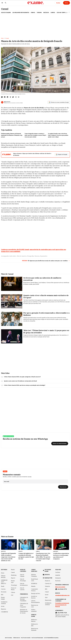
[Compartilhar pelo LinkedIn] (7, 97)
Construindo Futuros (34, 589)
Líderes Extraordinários (35, 601)
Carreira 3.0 (48, 583)
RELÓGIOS (46, 12)
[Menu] (2, 3)
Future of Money (13, 588)
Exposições (43, 256)
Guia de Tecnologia (23, 579)
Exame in (47, 580)
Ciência (13, 592)
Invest (2, 606)
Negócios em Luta (34, 606)
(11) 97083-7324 (62, 612)
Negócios (3, 609)
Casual (4, 8)
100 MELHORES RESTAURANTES (20, 12)
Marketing (13, 575)
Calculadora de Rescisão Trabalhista (24, 599)
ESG (2, 594)
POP (12, 595)
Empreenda (48, 600)
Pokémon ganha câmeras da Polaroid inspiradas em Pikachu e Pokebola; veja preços (11, 135)
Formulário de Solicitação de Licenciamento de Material (62, 604)
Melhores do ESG (34, 624)
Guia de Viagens (6, 12)
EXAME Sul (34, 583)
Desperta (47, 586)
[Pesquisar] (5, 3)
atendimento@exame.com (62, 595)
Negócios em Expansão (34, 629)
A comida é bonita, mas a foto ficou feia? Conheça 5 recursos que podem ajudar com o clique (58, 135)
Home (2, 38)
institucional (8, 637)
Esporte (13, 578)
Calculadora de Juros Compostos (24, 605)
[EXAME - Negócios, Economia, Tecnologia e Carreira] (35, 3)
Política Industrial (33, 610)
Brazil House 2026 (34, 579)
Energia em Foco (35, 593)
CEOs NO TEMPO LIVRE (63, 12)
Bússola (33, 586)
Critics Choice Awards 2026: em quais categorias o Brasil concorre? (22, 376)
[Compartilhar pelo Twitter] (13, 97)
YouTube (57, 572)
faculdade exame (48, 570)
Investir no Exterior (34, 597)
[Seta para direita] (67, 12)
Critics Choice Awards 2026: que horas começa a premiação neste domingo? (24, 385)
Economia (3, 592)
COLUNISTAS (4, 612)
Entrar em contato (60, 587)
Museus (36, 256)
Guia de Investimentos (24, 584)
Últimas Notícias (3, 576)
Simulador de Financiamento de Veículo (24, 611)
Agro (46, 597)
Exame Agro (13, 581)
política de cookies (25, 637)
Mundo (13, 569)
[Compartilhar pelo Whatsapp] (2, 97)
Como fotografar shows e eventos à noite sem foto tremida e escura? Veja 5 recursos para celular (35, 135)
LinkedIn (57, 575)
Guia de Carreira (22, 588)
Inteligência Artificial (4, 602)
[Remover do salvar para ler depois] (18, 97)
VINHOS (33, 12)
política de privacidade (37, 637)
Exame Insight (3, 598)
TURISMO (39, 12)
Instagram (58, 578)
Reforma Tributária (34, 575)
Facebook (57, 580)
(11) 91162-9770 (62, 589)
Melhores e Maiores (34, 620)
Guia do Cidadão (22, 575)
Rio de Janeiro (21, 256)
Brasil (2, 586)
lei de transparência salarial (51, 637)
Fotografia (30, 256)
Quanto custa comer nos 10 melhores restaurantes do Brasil (20, 381)
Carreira (3, 589)
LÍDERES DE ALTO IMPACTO (4, 581)
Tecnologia (14, 585)
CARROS (53, 12)
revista (47, 574)
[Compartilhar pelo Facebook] (5, 97)
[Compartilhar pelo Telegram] (10, 97)
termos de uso (16, 637)
